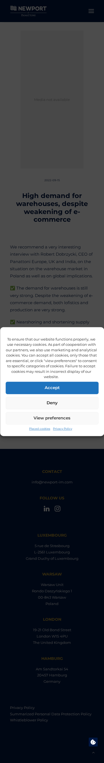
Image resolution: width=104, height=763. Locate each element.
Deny (52, 402)
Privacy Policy (62, 428)
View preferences (52, 418)
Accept (52, 387)
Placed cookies (39, 428)
